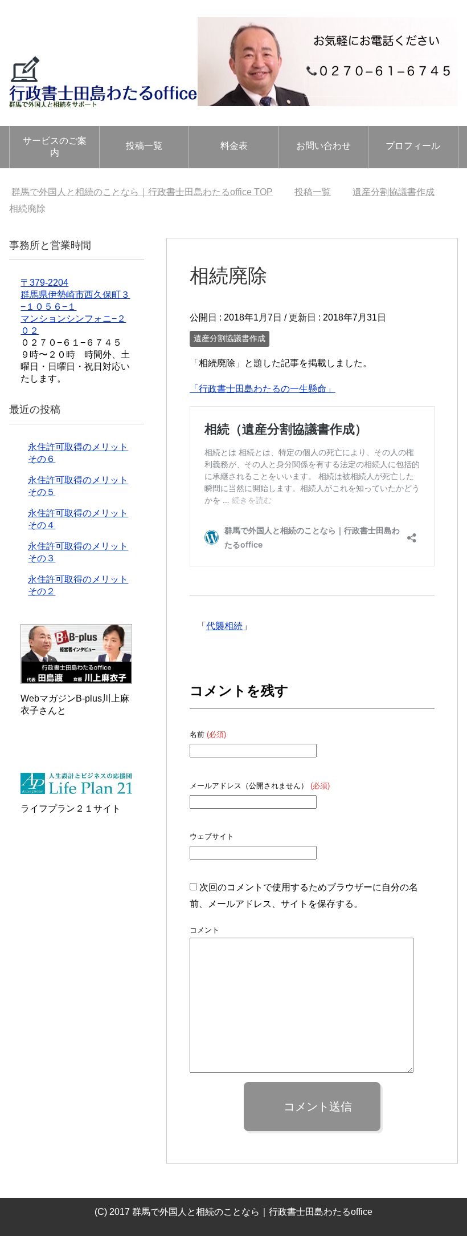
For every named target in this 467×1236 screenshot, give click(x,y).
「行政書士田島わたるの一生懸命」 (262, 389)
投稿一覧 (144, 146)
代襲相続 (224, 626)
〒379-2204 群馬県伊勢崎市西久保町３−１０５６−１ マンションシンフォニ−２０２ (75, 306)
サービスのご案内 (55, 146)
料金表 (234, 146)
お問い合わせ (323, 146)
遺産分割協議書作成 (229, 338)
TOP (142, 192)
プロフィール (413, 146)
